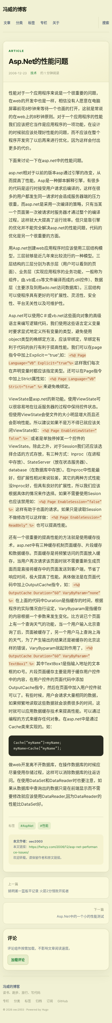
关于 (56, 23)
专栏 (43, 23)
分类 (19, 23)
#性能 (44, 826)
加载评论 (18, 960)
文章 (7, 23)
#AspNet (27, 826)
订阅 (50, 1001)
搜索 (105, 23)
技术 (33, 73)
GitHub (63, 1001)
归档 (39, 1001)
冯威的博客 (15, 9)
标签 (31, 23)
